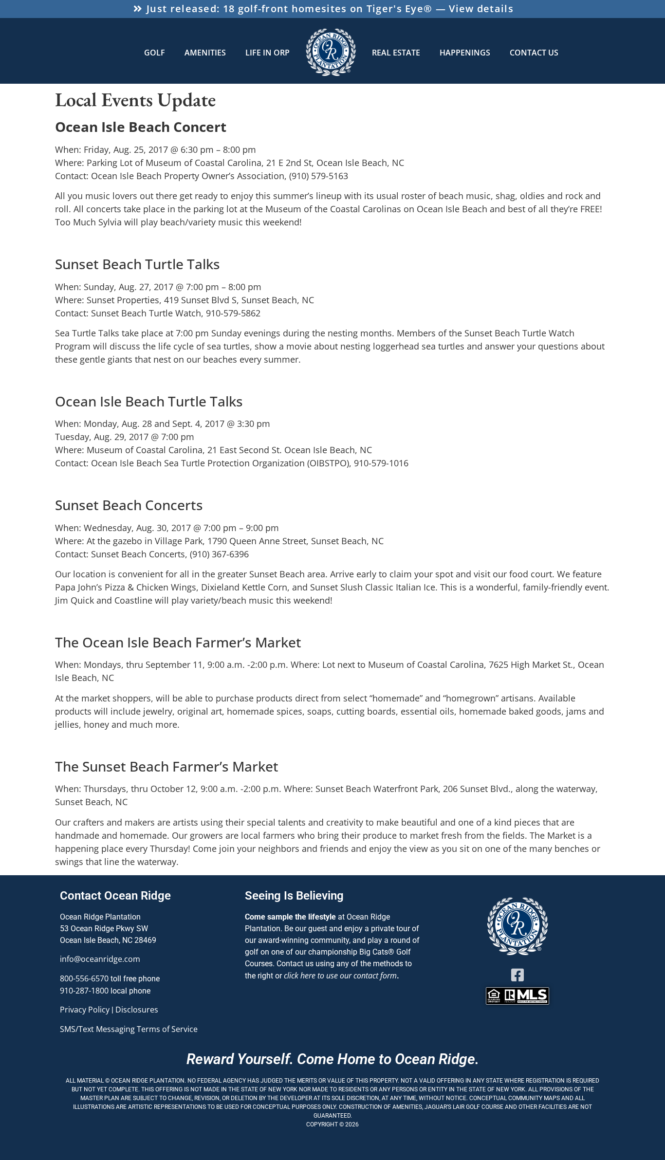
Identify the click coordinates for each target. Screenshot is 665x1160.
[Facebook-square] (517, 975)
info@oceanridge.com (100, 959)
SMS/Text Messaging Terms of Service (129, 1029)
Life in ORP (267, 52)
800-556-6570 (84, 978)
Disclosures (136, 1009)
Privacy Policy (85, 1009)
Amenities (205, 52)
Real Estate (396, 52)
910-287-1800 (84, 990)
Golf (154, 52)
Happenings (465, 52)
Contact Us (534, 52)
